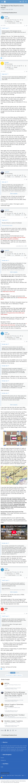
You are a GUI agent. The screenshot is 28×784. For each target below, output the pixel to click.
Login (2, 766)
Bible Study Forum (11, 716)
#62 (26, 71)
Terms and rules (10, 775)
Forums (2, 757)
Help (23, 775)
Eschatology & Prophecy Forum (15, 684)
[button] (2, 1)
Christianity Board (5, 773)
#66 (26, 341)
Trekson (6, 707)
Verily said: (4, 182)
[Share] (24, 25)
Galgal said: (4, 74)
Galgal (3, 9)
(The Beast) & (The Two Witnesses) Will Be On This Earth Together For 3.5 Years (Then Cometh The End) (15, 694)
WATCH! (6, 683)
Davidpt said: (5, 260)
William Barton (8, 725)
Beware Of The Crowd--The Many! (14, 715)
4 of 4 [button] (17, 672)
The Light (6, 684)
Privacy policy (18, 775)
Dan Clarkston (8, 700)
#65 (26, 257)
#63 (26, 179)
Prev (13, 672)
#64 (26, 217)
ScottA (5, 716)
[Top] (25, 775)
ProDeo (5, 722)
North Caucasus (10, 21)
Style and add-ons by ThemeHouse (11, 782)
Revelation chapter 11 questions (13, 721)
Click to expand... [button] (14, 193)
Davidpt (7, 62)
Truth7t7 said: (5, 28)
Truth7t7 (7, 172)
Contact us (3, 760)
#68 (26, 613)
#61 (26, 25)
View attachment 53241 (7, 225)
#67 (26, 577)
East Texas (9, 67)
